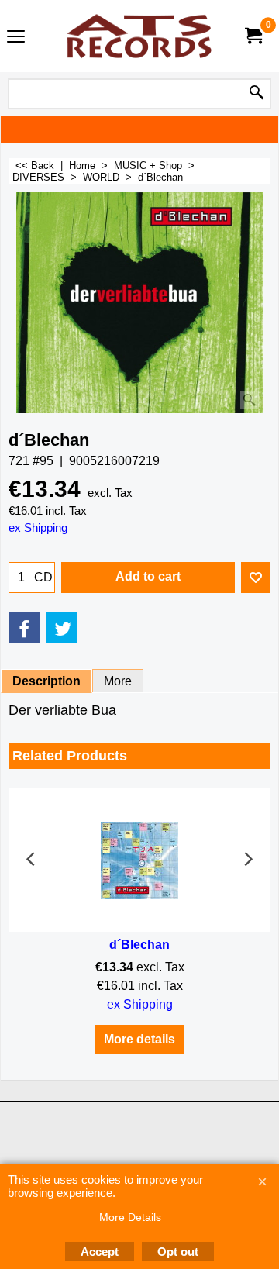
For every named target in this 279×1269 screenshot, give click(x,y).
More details (139, 1039)
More (118, 681)
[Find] (257, 93)
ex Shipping (38, 528)
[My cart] (252, 36)
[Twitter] (62, 627)
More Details (130, 1217)
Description (46, 681)
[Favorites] (255, 577)
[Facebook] (24, 627)
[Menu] (16, 37)
